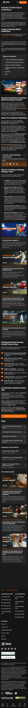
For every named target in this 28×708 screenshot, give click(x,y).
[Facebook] (12, 649)
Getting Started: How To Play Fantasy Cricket (14, 68)
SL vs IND (23, 2)
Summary (7, 71)
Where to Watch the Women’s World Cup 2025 (13, 328)
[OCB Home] (6, 2)
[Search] (17, 2)
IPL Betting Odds (19, 617)
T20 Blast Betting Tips (6, 612)
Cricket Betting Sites (19, 597)
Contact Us (4, 627)
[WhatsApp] (2, 649)
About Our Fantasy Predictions (13, 65)
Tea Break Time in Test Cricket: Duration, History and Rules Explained (12, 493)
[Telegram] (9, 649)
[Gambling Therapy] (9, 693)
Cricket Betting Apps (19, 602)
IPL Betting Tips (5, 597)
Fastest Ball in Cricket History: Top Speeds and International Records (13, 299)
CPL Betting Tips (6, 609)
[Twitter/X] (5, 649)
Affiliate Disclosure (6, 630)
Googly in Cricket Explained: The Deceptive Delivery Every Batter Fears (12, 552)
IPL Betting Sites (19, 611)
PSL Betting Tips (5, 603)
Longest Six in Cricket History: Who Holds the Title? (13, 269)
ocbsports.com (4, 667)
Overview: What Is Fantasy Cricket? (14, 62)
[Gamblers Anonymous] (16, 693)
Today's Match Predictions (7, 35)
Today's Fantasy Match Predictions (14, 59)
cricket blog (20, 359)
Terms (3, 636)
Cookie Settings (8, 657)
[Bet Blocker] (7, 698)
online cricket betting (16, 394)
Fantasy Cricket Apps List (10, 240)
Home (2, 590)
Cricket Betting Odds (19, 607)
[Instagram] (15, 649)
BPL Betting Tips (5, 606)
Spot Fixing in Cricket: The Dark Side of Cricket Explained (13, 523)
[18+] (2, 693)
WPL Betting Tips (6, 600)
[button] (14, 427)
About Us (3, 624)
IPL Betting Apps (19, 614)
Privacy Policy (5, 633)
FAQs (6, 74)
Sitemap (3, 639)
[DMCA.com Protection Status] (20, 698)
